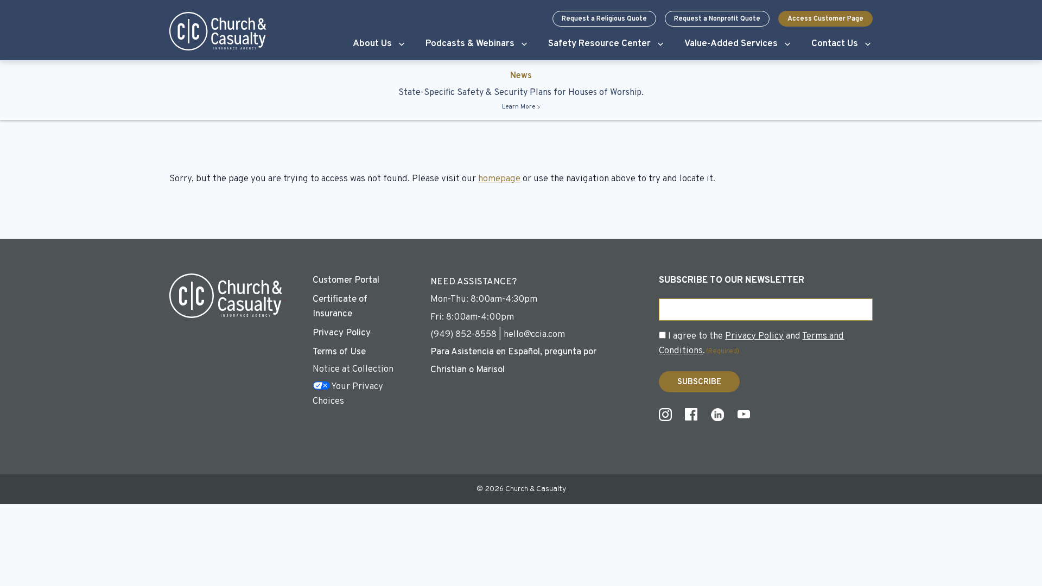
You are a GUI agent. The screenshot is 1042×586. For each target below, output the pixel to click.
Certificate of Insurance (340, 307)
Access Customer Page (825, 19)
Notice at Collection (353, 369)
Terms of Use (339, 352)
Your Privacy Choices (348, 394)
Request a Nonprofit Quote (717, 19)
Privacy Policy (342, 333)
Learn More (518, 107)
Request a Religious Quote (604, 19)
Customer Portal (346, 280)
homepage (499, 179)
